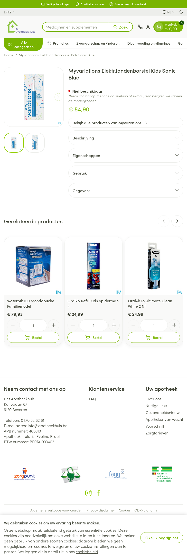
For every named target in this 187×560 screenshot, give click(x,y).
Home (8, 54)
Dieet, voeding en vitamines (148, 43)
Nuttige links (156, 405)
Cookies (125, 510)
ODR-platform (145, 510)
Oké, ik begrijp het (161, 537)
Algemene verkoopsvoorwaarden (56, 510)
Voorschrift (155, 426)
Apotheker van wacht (164, 419)
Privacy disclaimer (100, 510)
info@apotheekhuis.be (47, 425)
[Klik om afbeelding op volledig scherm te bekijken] (33, 97)
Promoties (61, 43)
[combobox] (75, 27)
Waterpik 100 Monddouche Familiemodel (30, 303)
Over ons (153, 398)
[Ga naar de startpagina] (20, 27)
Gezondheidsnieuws (163, 412)
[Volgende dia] (177, 221)
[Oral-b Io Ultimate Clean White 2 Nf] (154, 266)
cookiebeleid (87, 551)
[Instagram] (88, 493)
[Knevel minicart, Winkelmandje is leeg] (158, 26)
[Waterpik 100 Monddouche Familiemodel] (33, 266)
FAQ (92, 398)
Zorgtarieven (157, 432)
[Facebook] (98, 493)
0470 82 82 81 (32, 420)
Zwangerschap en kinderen (98, 43)
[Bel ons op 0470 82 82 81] (140, 26)
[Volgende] (58, 97)
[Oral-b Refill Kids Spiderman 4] (93, 266)
